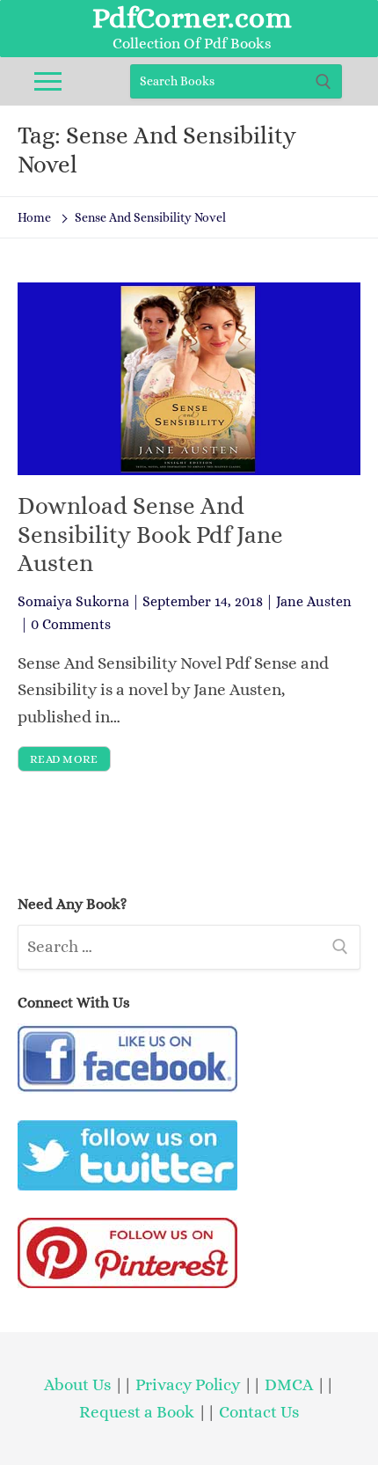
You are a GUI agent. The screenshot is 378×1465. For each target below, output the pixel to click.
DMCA (289, 1384)
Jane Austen (314, 601)
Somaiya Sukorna (73, 601)
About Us (77, 1384)
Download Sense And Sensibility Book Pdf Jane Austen (150, 534)
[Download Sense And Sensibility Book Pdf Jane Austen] (189, 378)
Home (34, 217)
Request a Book (138, 1412)
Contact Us (259, 1412)
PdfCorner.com (192, 17)
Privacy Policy (187, 1384)
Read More (64, 758)
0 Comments (71, 624)
